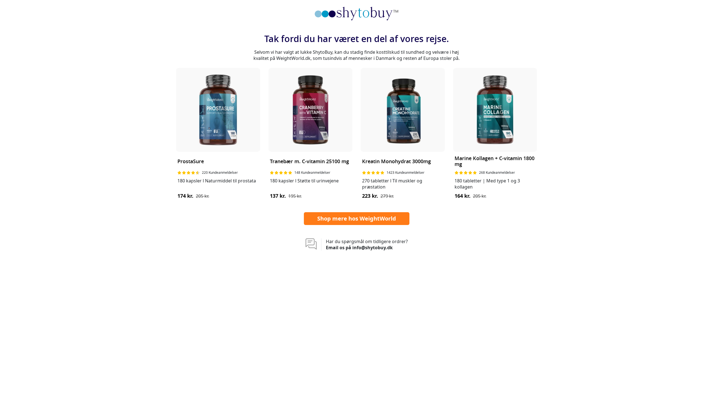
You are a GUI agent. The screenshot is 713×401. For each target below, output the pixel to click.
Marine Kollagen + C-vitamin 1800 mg (494, 162)
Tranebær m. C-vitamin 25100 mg (309, 162)
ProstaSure (190, 162)
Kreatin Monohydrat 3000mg (396, 162)
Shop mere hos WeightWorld (356, 218)
